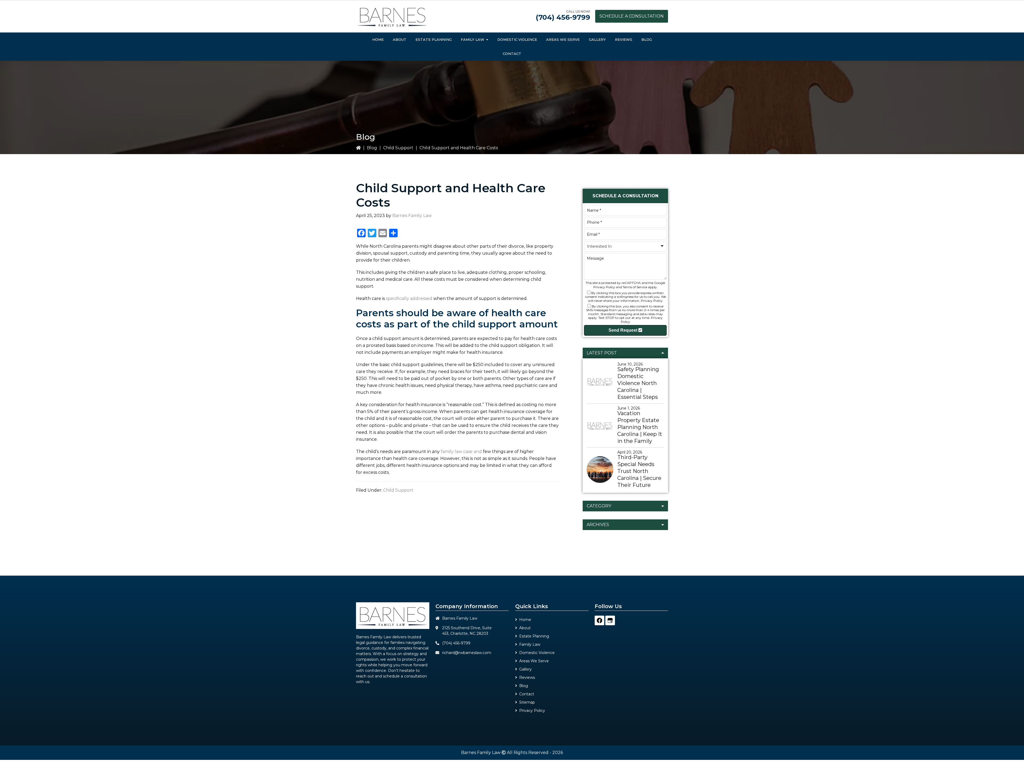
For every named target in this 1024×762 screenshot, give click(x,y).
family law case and (461, 451)
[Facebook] (599, 620)
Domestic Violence (537, 652)
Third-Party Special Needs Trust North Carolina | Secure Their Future (639, 471)
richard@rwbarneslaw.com (466, 652)
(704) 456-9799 (563, 17)
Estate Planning (534, 636)
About (525, 627)
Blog (372, 147)
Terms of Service (635, 287)
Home (525, 619)
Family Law (529, 644)
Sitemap (527, 702)
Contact (526, 694)
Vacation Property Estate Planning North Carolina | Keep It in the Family (639, 427)
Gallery (525, 669)
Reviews (527, 677)
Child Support (398, 147)
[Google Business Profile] (610, 620)
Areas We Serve (534, 661)
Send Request (623, 330)
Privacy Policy (604, 287)
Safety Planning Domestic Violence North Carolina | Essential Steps (638, 383)
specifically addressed (409, 298)
